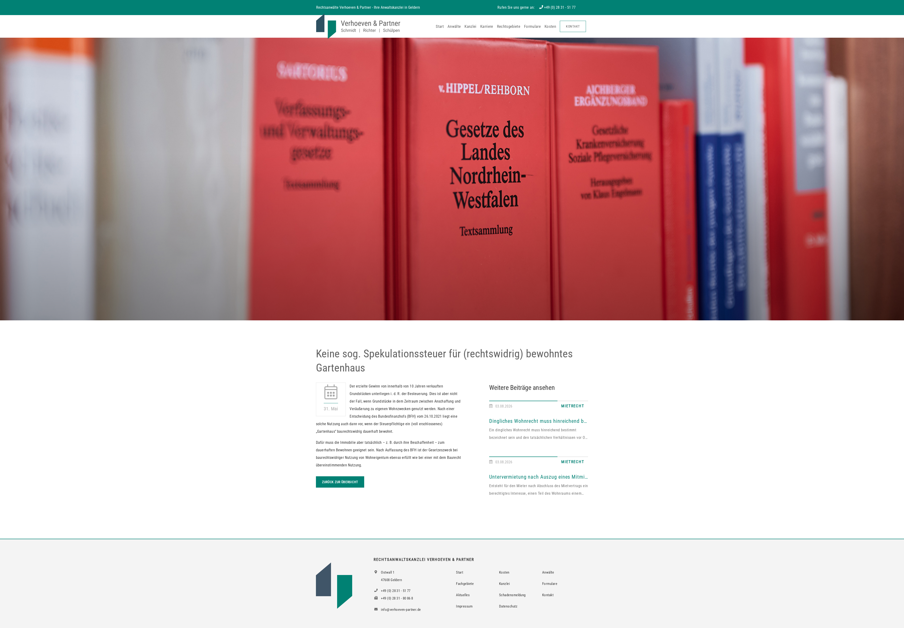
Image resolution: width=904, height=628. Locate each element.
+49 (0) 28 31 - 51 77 (560, 7)
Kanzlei (470, 26)
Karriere (486, 26)
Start (440, 26)
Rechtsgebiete (508, 26)
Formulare (532, 26)
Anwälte (454, 26)
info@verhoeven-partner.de (400, 610)
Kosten (550, 26)
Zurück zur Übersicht (340, 482)
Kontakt (573, 26)
